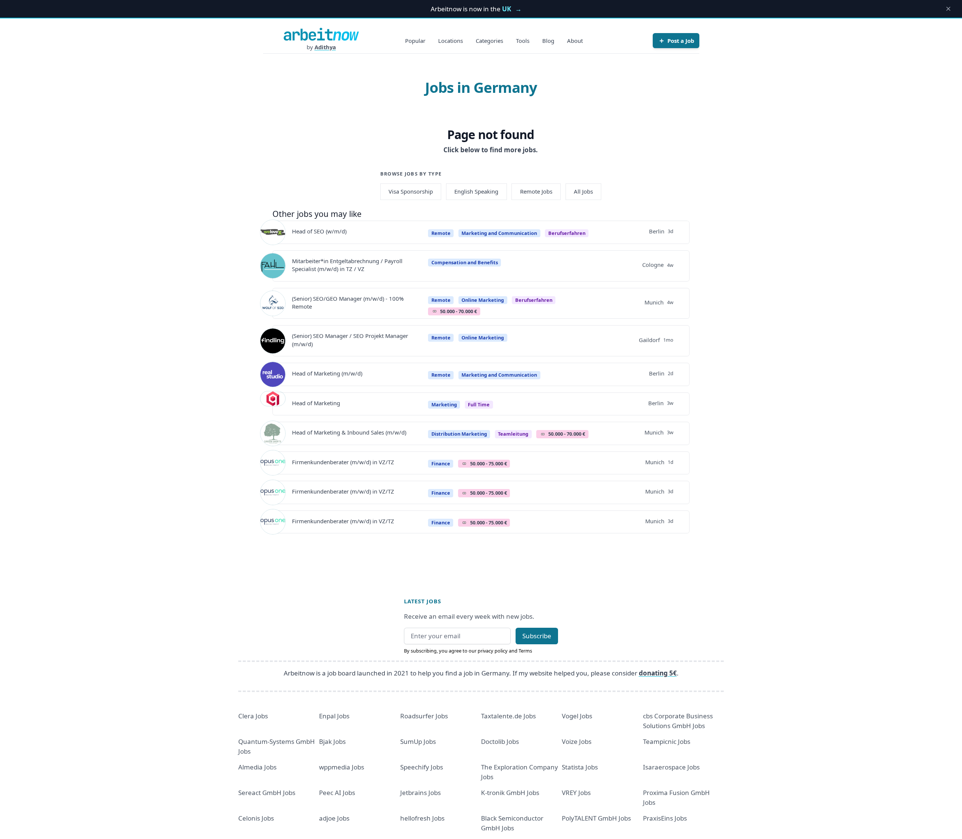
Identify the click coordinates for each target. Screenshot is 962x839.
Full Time (479, 404)
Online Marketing (482, 300)
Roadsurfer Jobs (424, 716)
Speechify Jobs (421, 767)
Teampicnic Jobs (666, 741)
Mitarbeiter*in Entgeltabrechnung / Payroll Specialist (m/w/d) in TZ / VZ (347, 265)
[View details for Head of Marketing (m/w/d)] (273, 374)
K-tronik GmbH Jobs (510, 792)
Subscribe (536, 636)
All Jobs (583, 191)
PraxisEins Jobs (665, 818)
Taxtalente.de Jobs (508, 716)
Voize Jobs (576, 741)
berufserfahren (566, 233)
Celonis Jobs (256, 818)
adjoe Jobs (334, 818)
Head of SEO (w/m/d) (319, 231)
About (575, 40)
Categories (489, 40)
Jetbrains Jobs (420, 792)
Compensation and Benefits (464, 262)
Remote (441, 233)
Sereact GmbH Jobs (266, 792)
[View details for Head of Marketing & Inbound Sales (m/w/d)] (273, 433)
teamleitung (513, 433)
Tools (522, 40)
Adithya (325, 47)
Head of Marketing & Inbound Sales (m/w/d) (349, 432)
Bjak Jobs (332, 741)
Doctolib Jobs (500, 741)
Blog (548, 40)
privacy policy (493, 650)
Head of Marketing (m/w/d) (327, 373)
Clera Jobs (253, 716)
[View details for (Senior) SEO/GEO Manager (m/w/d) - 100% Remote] (273, 303)
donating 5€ (658, 673)
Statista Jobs (580, 767)
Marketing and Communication (499, 233)
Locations (450, 40)
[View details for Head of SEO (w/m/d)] (273, 232)
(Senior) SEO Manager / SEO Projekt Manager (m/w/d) (350, 339)
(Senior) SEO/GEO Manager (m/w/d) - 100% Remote (348, 302)
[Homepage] (321, 34)
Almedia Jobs (257, 767)
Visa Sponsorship (411, 191)
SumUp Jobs (418, 741)
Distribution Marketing (459, 433)
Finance (440, 463)
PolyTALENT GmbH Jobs (596, 818)
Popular (415, 40)
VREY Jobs (576, 792)
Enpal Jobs (334, 716)
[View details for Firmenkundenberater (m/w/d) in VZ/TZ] (273, 463)
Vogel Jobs (577, 716)
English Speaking (476, 191)
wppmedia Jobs (341, 767)
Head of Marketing (316, 403)
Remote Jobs (536, 191)
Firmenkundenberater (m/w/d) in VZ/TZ (343, 462)
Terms (525, 650)
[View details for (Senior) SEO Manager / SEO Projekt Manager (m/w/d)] (273, 341)
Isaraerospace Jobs (671, 767)
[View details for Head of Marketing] (273, 403)
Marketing (444, 404)
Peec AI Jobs (337, 792)
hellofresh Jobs (422, 818)
